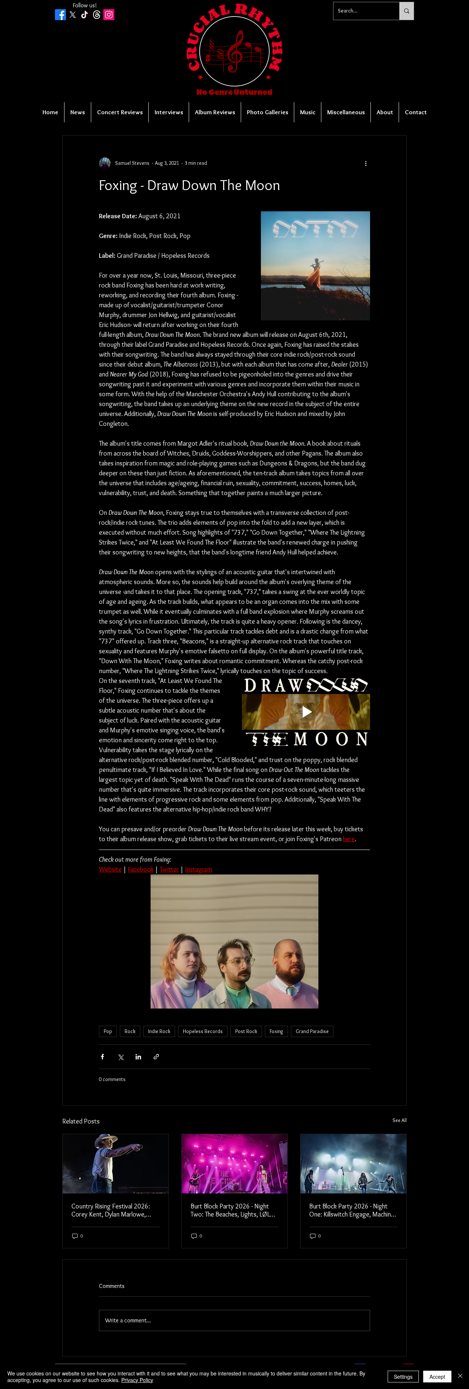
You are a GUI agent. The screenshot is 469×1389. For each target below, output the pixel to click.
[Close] (460, 1376)
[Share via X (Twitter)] (120, 1056)
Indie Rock (159, 1031)
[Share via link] (156, 1056)
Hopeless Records (203, 1031)
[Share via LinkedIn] (138, 1056)
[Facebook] (60, 14)
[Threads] (96, 14)
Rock (130, 1031)
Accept (437, 1376)
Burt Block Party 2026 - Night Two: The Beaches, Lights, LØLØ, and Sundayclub (233, 1210)
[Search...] (406, 11)
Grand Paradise (312, 1031)
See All (399, 1120)
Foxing (276, 1031)
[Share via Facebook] (102, 1056)
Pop (108, 1031)
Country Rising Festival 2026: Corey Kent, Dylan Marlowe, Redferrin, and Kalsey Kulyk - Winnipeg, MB (110, 1210)
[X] (72, 14)
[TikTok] (84, 14)
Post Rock (246, 1031)
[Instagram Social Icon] (108, 14)
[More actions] (365, 163)
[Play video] (306, 712)
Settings (403, 1376)
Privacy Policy (137, 1380)
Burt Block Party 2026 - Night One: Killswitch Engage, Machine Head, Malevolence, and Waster (351, 1210)
